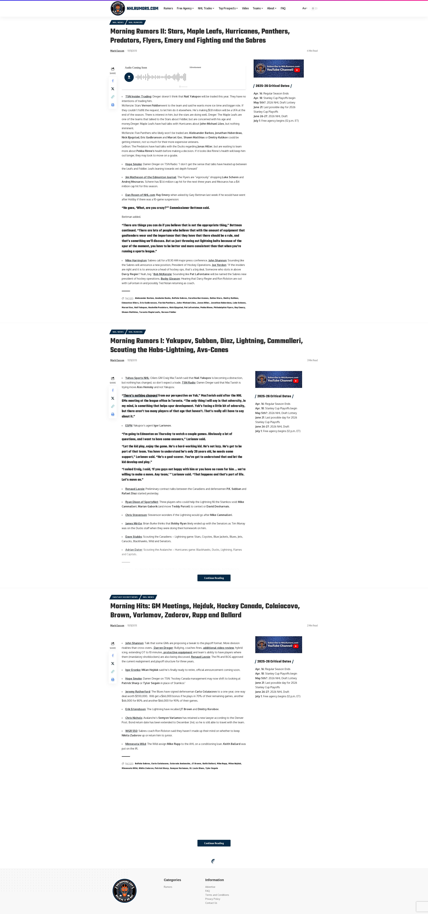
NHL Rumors (136, 22)
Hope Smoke (133, 164)
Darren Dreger (163, 647)
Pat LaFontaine (191, 307)
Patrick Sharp (162, 768)
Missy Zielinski (134, 908)
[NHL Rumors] (134, 8)
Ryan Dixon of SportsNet (141, 502)
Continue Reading (214, 577)
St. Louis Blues (196, 768)
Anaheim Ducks (163, 298)
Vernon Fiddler (168, 312)
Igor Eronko (132, 670)
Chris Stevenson (136, 515)
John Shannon (217, 260)
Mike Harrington (136, 260)
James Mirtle (133, 523)
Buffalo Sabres (179, 298)
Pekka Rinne (206, 307)
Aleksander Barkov (144, 298)
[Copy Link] (113, 97)
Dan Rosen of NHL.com (140, 195)
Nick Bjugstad (176, 307)
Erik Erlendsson (135, 709)
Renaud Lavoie (134, 489)
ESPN (128, 425)
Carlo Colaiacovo (160, 763)
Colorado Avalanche (180, 763)
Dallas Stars (216, 298)
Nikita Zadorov (146, 768)
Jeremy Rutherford (137, 691)
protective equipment (177, 652)
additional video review (218, 647)
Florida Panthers (166, 303)
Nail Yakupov (140, 307)
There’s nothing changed (140, 395)
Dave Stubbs (133, 536)
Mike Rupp (222, 763)
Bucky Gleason (170, 278)
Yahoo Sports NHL (137, 378)
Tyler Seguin (211, 768)
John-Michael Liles (186, 303)
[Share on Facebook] (113, 81)
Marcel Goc (127, 307)
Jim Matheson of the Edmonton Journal (150, 177)
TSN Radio (188, 382)
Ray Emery (240, 307)
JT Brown (196, 763)
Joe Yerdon (219, 265)
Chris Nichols (133, 717)
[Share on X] (113, 89)
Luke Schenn (239, 303)
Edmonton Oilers (130, 303)
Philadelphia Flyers (223, 307)
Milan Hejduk (234, 763)
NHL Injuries (150, 862)
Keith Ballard (209, 763)
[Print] (113, 105)
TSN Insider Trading (138, 96)
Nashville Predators (158, 307)
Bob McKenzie (162, 274)
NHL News (118, 22)
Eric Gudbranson (148, 303)
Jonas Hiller (203, 303)
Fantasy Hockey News (125, 597)
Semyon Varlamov (179, 768)
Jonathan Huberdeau (221, 303)
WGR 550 (131, 731)
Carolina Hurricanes (198, 298)
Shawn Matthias (130, 312)
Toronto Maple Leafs (149, 312)
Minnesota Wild (135, 744)
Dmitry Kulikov (230, 298)
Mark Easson (117, 50)
